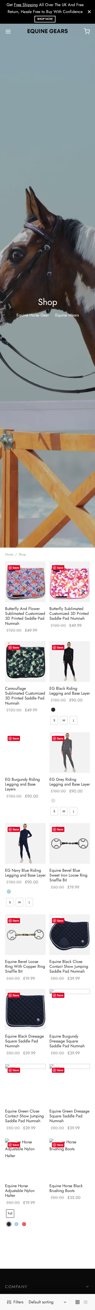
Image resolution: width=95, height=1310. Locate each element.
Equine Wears (67, 315)
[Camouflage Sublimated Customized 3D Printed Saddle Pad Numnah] (25, 661)
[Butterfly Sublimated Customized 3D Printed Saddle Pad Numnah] (69, 581)
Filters (18, 1302)
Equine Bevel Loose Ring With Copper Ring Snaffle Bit (25, 966)
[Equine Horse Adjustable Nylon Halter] (25, 1159)
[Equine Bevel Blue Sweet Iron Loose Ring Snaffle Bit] (69, 843)
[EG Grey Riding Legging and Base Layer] (69, 752)
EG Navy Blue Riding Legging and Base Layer (25, 872)
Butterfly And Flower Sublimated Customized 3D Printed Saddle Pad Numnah (25, 616)
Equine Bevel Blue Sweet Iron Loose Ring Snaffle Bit (68, 875)
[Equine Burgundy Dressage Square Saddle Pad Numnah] (69, 1009)
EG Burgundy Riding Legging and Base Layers (22, 784)
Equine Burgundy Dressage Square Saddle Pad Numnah (67, 1041)
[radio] (53, 709)
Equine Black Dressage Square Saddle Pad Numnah (24, 1041)
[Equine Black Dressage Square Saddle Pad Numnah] (25, 1009)
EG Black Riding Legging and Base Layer (69, 690)
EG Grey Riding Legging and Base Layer (69, 781)
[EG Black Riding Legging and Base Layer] (69, 661)
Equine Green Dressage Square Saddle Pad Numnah (69, 1116)
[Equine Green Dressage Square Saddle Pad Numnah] (69, 1084)
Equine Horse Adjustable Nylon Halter (19, 1190)
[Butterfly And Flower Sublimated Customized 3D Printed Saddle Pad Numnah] (25, 581)
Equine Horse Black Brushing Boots (66, 1188)
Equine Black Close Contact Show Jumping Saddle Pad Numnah (68, 966)
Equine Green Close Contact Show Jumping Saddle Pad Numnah (24, 1116)
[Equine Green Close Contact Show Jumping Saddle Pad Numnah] (25, 1084)
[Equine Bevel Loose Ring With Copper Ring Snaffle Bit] (25, 934)
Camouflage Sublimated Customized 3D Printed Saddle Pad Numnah (25, 695)
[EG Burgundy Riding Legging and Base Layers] (25, 752)
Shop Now (45, 19)
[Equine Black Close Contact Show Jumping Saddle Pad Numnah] (69, 934)
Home (9, 554)
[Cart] (87, 31)
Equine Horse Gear (32, 315)
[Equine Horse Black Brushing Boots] (69, 1159)
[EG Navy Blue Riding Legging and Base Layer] (25, 843)
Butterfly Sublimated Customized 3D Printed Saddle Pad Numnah (69, 613)
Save (16, 568)
